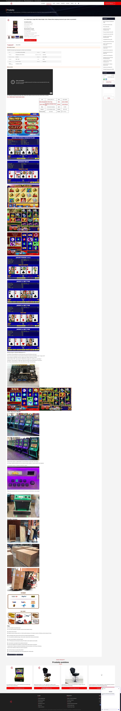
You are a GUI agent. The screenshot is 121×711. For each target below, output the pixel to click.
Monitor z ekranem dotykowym (72, 698)
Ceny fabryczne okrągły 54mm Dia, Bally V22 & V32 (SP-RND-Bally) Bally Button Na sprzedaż (74, 685)
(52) (108, 34)
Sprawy (67, 3)
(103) (107, 37)
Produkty (48, 3)
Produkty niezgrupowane (16, 12)
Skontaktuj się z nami (41, 703)
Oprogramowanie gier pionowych (72, 703)
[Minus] (118, 688)
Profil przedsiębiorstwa (41, 698)
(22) (108, 58)
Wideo (72, 3)
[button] (22, 37)
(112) (107, 53)
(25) (107, 55)
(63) (108, 32)
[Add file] (102, 709)
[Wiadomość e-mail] (106, 79)
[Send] (118, 709)
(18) (107, 44)
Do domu (43, 3)
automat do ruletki (19, 654)
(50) (106, 26)
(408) (108, 69)
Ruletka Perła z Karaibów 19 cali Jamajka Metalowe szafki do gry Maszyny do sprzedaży (19, 685)
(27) (107, 67)
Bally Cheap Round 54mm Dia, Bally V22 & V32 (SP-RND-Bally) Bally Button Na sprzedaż (46, 685)
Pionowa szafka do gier (70, 705)
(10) (108, 50)
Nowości (63, 3)
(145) (107, 29)
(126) (108, 22)
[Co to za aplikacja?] (104, 79)
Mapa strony (40, 705)
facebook (100, 704)
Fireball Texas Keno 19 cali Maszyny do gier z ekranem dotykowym (100, 684)
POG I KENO (69, 701)
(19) (108, 41)
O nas (57, 3)
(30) (107, 47)
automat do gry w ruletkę (11, 654)
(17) (107, 61)
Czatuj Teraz (108, 81)
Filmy (54, 3)
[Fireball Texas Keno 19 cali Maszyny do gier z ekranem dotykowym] (101, 675)
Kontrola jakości (40, 701)
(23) (107, 24)
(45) (107, 39)
